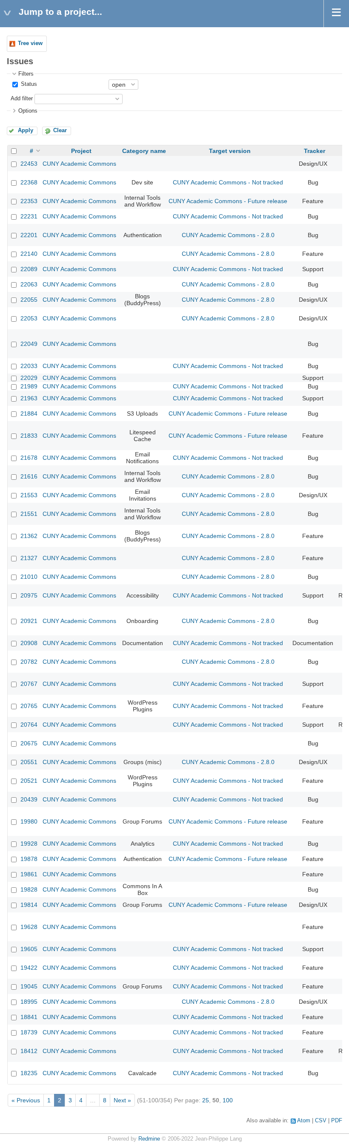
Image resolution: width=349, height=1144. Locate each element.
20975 (28, 595)
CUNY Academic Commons (79, 163)
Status (28, 84)
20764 (28, 724)
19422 (28, 967)
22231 (28, 216)
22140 (28, 253)
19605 (28, 949)
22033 (28, 365)
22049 (28, 343)
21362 (28, 535)
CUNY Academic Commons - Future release (228, 201)
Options (27, 111)
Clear (60, 130)
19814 (28, 904)
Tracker (314, 150)
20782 (28, 661)
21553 (28, 495)
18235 (28, 1073)
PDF (336, 1121)
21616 (28, 476)
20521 (28, 780)
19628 (28, 926)
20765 (28, 705)
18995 (28, 1001)
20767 (28, 683)
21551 (28, 513)
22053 (28, 318)
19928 (28, 843)
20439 (28, 799)
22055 (28, 299)
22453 (28, 163)
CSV (320, 1121)
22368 (28, 182)
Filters (26, 74)
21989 (28, 386)
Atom (303, 1121)
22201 (28, 235)
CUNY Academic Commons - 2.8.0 (228, 235)
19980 (28, 821)
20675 (28, 743)
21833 (28, 435)
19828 (28, 889)
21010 (28, 576)
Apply (25, 130)
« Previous (25, 1100)
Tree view (30, 43)
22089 (28, 269)
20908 (28, 643)
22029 (28, 377)
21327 (28, 558)
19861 (28, 874)
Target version (230, 150)
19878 (28, 858)
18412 (28, 1051)
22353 (28, 201)
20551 (28, 762)
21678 (28, 457)
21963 (28, 398)
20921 (28, 620)
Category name (144, 150)
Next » (122, 1100)
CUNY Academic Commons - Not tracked (228, 182)
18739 (28, 1032)
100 (228, 1100)
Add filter (22, 99)
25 (205, 1100)
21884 (28, 413)
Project (81, 150)
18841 (28, 1017)
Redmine (149, 1139)
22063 (28, 284)
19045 (28, 986)
